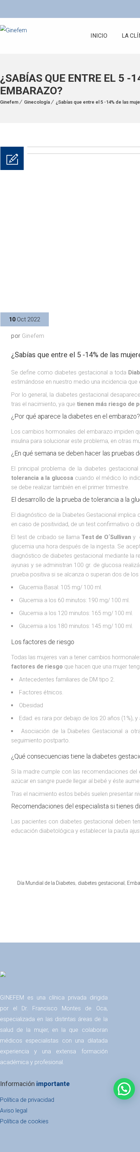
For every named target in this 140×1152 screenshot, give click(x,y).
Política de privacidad (27, 1099)
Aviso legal (13, 1110)
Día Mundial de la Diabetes (46, 883)
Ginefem (9, 102)
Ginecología (37, 102)
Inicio (98, 35)
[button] (124, 1089)
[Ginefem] (13, 36)
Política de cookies (24, 1121)
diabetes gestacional (101, 883)
